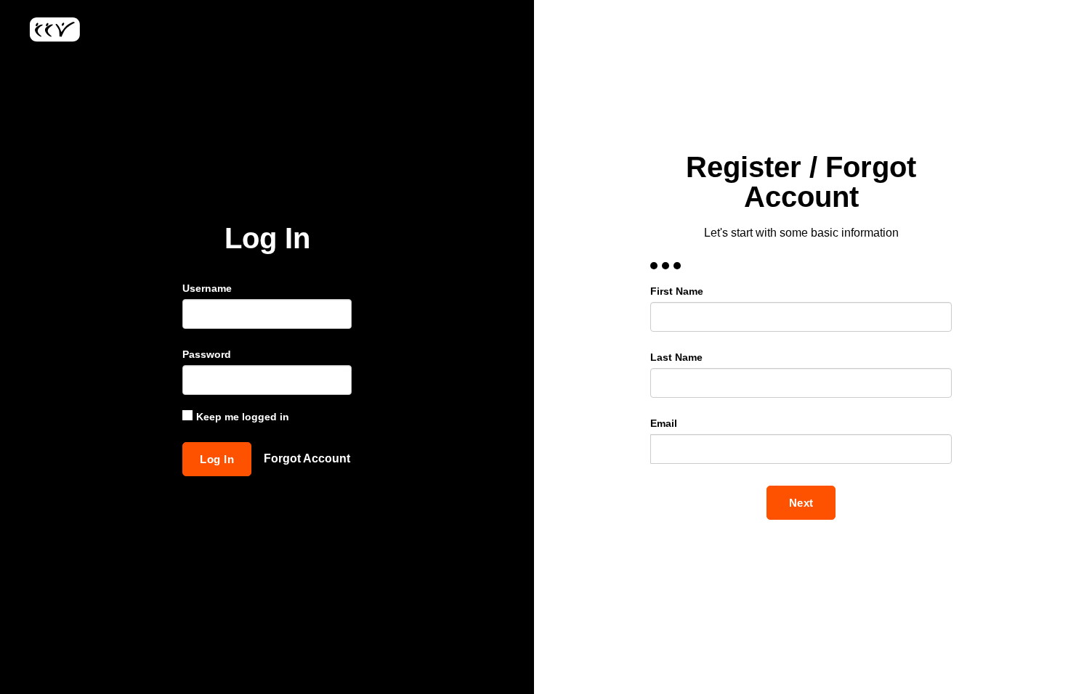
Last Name (676, 357)
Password (206, 354)
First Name (676, 291)
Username (207, 288)
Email (663, 423)
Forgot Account (307, 458)
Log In (217, 459)
